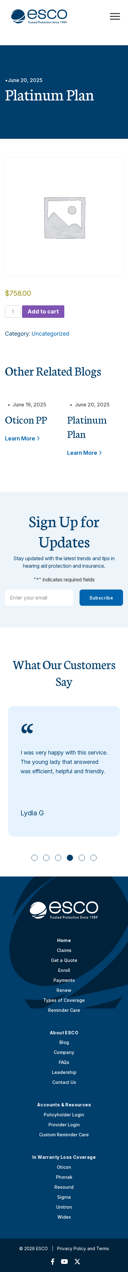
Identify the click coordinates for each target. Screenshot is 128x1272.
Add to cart (43, 311)
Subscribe (101, 597)
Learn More (20, 438)
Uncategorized (50, 333)
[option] (64, 771)
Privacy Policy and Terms (83, 1248)
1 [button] (34, 857)
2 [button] (46, 857)
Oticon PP (26, 419)
